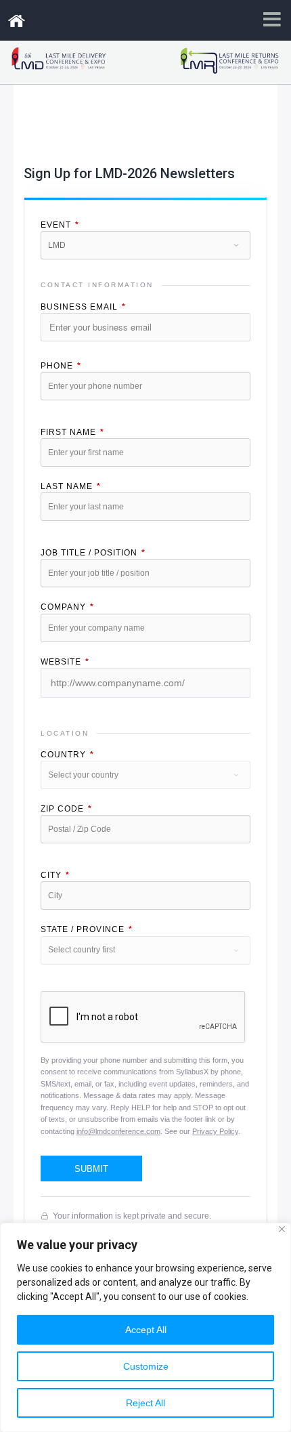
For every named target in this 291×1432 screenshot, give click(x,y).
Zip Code (66, 809)
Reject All (145, 1402)
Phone (61, 366)
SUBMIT (91, 1169)
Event (60, 225)
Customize (146, 1366)
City (55, 875)
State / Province (87, 929)
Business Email (83, 307)
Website (65, 662)
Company (67, 607)
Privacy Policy (215, 1131)
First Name (72, 432)
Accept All (145, 1329)
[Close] (282, 1229)
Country (67, 754)
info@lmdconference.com (118, 1131)
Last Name (71, 486)
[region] (145, 1327)
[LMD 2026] (16, 21)
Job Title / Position (93, 552)
